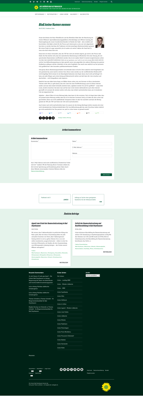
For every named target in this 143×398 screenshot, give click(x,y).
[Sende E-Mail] (53, 117)
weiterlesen (64, 262)
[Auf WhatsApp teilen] (49, 117)
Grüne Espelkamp (62, 292)
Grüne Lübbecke (62, 316)
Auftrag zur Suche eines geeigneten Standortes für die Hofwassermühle (88, 200)
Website (74, 153)
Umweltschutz (35, 259)
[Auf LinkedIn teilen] (43, 117)
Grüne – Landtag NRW (63, 280)
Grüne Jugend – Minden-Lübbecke (67, 308)
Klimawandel (57, 255)
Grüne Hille (60, 296)
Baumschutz (44, 253)
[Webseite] (30, 1)
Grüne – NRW (61, 288)
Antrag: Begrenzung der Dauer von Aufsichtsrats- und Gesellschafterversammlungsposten (41, 280)
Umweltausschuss (57, 257)
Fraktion (64, 117)
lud (30, 286)
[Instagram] (40, 1)
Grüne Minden (61, 320)
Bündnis (94, 246)
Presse (91, 248)
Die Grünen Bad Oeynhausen (51, 6)
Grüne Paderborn (62, 324)
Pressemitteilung (83, 244)
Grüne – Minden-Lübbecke (65, 284)
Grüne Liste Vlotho (62, 312)
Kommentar (35, 141)
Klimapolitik (43, 255)
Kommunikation (79, 248)
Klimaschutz (50, 255)
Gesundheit (58, 253)
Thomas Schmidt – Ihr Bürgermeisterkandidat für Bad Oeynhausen (41, 301)
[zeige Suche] (111, 1)
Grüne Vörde (61, 348)
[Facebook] (44, 1)
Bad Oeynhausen (36, 253)
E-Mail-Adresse (77, 147)
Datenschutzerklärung (37, 171)
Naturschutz (44, 257)
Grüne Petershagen (63, 328)
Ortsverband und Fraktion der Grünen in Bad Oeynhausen (60, 9)
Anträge (60, 117)
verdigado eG (55, 385)
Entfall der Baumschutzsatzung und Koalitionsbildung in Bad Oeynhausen (88, 224)
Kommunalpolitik (36, 257)
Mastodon (32, 355)
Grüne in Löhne (61, 304)
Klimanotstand (35, 255)
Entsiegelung (51, 253)
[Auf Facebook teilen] (40, 117)
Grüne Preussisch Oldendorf (65, 336)
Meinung (69, 117)
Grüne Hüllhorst (62, 300)
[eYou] (50, 1)
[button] (43, 113)
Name (74, 141)
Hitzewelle (64, 253)
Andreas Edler (50, 28)
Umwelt (50, 257)
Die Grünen (60, 276)
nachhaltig (86, 248)
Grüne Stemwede (62, 344)
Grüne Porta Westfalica (64, 332)
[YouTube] (47, 1)
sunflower (40, 385)
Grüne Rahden (61, 340)
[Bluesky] (37, 1)
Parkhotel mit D (54, 199)
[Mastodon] (33, 1)
